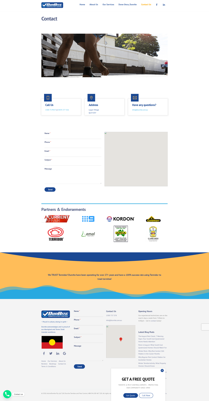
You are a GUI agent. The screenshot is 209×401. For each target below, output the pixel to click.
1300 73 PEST (50, 110)
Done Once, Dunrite (128, 4)
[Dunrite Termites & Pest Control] (52, 6)
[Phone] (7, 394)
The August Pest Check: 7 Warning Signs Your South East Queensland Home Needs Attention (151, 339)
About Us (93, 4)
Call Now (146, 395)
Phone (48, 142)
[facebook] (44, 353)
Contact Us (146, 4)
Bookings (52, 364)
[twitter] (51, 353)
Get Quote (130, 395)
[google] (65, 353)
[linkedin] (58, 353)
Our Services (108, 4)
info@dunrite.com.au (140, 110)
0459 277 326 (63, 110)
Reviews (44, 364)
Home (82, 4)
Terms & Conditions (48, 366)
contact (153, 321)
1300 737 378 (111, 315)
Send (50, 189)
